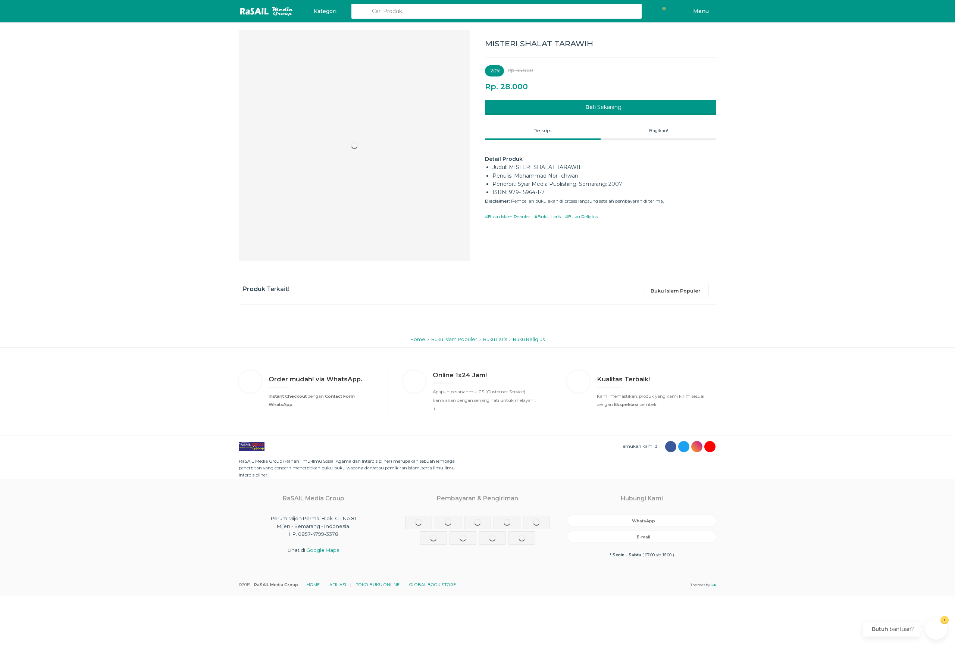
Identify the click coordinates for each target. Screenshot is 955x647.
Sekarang (603, 107)
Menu (700, 11)
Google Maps (322, 550)
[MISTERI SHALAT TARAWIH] (354, 145)
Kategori (324, 11)
